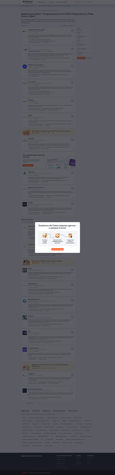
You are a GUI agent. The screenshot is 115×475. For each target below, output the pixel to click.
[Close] (78, 223)
